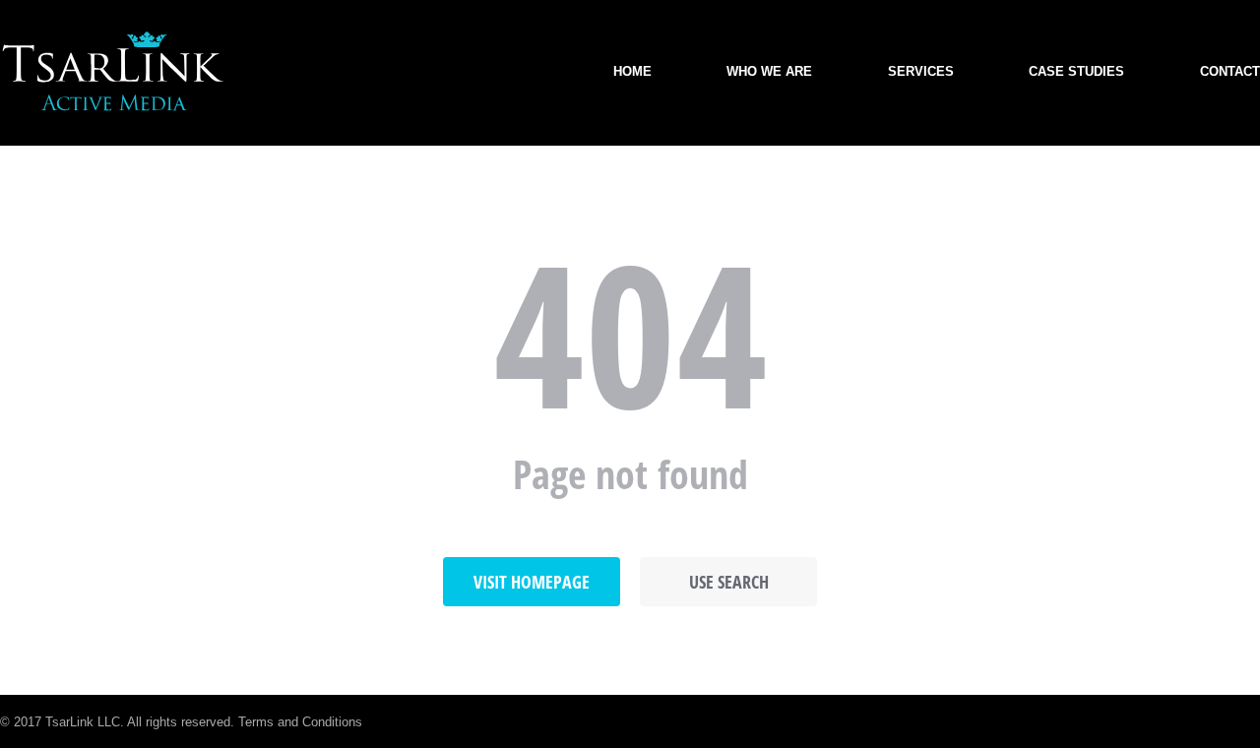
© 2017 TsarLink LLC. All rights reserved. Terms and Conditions (181, 722)
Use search (729, 581)
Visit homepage (531, 581)
